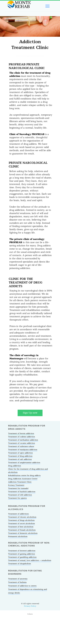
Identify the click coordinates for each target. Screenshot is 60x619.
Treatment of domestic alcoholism (22, 533)
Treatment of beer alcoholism (20, 527)
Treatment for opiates (17, 498)
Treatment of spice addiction (20, 453)
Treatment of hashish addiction (21, 491)
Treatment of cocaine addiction (21, 443)
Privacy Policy (30, 606)
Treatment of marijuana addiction (22, 449)
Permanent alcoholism (17, 536)
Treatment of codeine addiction (21, 437)
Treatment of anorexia (17, 579)
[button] (30, 413)
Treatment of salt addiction (20, 459)
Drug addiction (14, 466)
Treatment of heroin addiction (21, 433)
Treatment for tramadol (18, 488)
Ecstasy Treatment (16, 485)
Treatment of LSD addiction (20, 495)
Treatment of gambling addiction (22, 557)
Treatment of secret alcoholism (21, 523)
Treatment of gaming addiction (21, 554)
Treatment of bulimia (17, 582)
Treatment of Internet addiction (21, 551)
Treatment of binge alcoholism (21, 520)
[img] (18, 5)
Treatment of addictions (18, 514)
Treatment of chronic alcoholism (22, 517)
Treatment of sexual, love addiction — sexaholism (29, 560)
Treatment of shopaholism (19, 563)
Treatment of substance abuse (21, 446)
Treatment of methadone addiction (23, 440)
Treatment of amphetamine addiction (24, 462)
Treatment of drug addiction (20, 456)
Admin (30, 614)
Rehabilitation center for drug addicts (24, 475)
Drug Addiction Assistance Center (22, 479)
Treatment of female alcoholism (22, 530)
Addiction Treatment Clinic (20, 482)
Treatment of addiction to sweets (22, 586)
